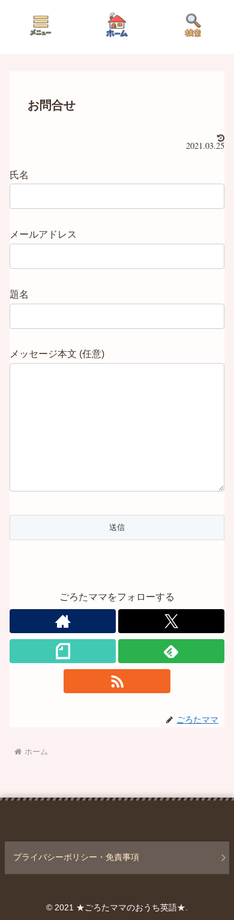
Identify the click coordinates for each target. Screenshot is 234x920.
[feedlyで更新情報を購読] (171, 651)
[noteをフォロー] (63, 651)
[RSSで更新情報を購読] (117, 681)
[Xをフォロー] (171, 621)
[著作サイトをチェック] (63, 621)
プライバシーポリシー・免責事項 (76, 857)
